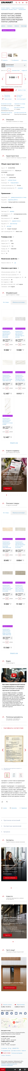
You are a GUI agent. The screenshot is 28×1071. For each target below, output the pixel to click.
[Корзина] (22, 2)
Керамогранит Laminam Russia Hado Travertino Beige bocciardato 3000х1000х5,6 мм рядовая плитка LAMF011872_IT (7, 633)
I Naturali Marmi (14, 182)
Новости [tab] (9, 896)
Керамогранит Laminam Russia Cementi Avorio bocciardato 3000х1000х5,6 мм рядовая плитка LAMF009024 (7, 546)
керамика (20, 188)
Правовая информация (7, 1065)
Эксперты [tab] (10, 840)
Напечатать (14, 808)
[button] (4, 60)
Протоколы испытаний (12, 820)
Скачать (5, 808)
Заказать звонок (7, 873)
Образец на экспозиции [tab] (19, 302)
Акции (2, 1069)
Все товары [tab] (6, 302)
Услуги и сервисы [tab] (12, 451)
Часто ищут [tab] (10, 950)
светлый (9, 226)
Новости (17, 26)
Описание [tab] (10, 120)
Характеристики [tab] (12, 156)
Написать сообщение (10, 877)
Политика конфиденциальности (9, 1064)
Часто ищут (24, 26)
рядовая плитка (16, 221)
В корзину (7, 90)
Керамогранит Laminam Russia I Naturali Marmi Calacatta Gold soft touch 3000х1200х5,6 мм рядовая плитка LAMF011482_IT (20, 379)
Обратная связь (21, 1004)
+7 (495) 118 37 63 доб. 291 (11, 871)
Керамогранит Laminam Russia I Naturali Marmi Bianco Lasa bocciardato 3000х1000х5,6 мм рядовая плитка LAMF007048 (7, 336)
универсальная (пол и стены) (18, 197)
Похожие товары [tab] (12, 503)
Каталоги (7, 832)
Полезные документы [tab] (14, 717)
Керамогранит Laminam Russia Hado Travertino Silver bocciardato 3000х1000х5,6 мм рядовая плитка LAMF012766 (19, 590)
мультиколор (13, 223)
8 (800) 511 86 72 (19, 1007)
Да (15, 262)
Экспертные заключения (12, 826)
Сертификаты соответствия (13, 728)
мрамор (12, 211)
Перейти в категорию (10, 987)
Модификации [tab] (11, 293)
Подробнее (7, 488)
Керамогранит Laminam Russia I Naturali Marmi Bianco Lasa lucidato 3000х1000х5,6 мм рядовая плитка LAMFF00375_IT (7, 379)
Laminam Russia (12, 180)
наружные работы (13, 199)
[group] (14, 43)
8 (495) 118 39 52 (6, 1007)
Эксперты (9, 26)
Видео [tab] (8, 661)
